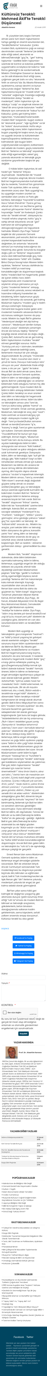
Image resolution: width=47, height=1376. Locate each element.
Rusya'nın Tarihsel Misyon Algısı (16, 1255)
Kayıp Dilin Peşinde (9, 1163)
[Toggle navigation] (41, 6)
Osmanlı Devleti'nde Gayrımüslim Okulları (20, 1186)
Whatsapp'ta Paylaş (24, 953)
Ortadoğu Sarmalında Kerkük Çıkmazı (18, 1261)
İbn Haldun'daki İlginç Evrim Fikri (16, 1209)
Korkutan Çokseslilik (11, 1263)
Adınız (4, 973)
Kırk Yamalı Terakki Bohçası (12, 1144)
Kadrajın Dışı (8, 1304)
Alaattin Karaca (8, 27)
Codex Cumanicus (11, 1195)
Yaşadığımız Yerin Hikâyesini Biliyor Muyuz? (20, 1307)
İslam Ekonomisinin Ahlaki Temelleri (17, 1192)
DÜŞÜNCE (5, 929)
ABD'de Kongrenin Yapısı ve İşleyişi (17, 1206)
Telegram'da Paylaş (24, 961)
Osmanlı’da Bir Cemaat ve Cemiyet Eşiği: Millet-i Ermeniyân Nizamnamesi (23, 1311)
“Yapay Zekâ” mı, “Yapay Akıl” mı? (17, 1301)
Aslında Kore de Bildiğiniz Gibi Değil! (17, 1183)
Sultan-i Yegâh (9, 1189)
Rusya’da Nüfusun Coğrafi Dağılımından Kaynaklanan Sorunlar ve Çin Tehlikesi (19, 1199)
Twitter (29, 1337)
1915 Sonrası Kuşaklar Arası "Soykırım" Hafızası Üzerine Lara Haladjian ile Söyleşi (21, 1286)
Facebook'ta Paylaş (24, 938)
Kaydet (23, 1033)
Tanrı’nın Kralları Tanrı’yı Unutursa (16, 1320)
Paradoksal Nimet (10, 1247)
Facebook (19, 1337)
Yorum (4, 983)
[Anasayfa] (10, 6)
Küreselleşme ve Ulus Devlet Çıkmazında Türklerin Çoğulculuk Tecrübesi (19, 1281)
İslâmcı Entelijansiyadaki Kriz (12, 1137)
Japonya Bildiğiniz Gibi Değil (14, 1203)
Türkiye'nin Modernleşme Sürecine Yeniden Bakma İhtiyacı (15, 1157)
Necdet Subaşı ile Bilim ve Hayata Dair (19, 1258)
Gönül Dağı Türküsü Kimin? (14, 1211)
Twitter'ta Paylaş (24, 946)
